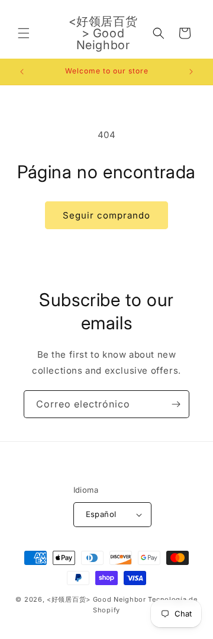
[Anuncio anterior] (22, 72)
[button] (24, 33)
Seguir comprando (106, 215)
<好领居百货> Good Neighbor (96, 599)
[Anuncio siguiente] (191, 72)
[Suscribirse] (176, 404)
